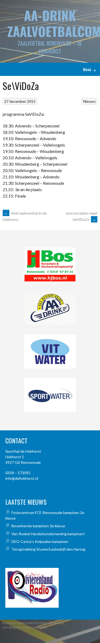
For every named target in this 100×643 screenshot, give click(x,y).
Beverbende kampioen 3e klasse (38, 526)
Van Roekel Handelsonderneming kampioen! (48, 533)
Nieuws (89, 101)
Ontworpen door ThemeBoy (24, 627)
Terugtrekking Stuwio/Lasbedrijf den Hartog (48, 549)
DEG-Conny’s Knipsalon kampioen (39, 541)
